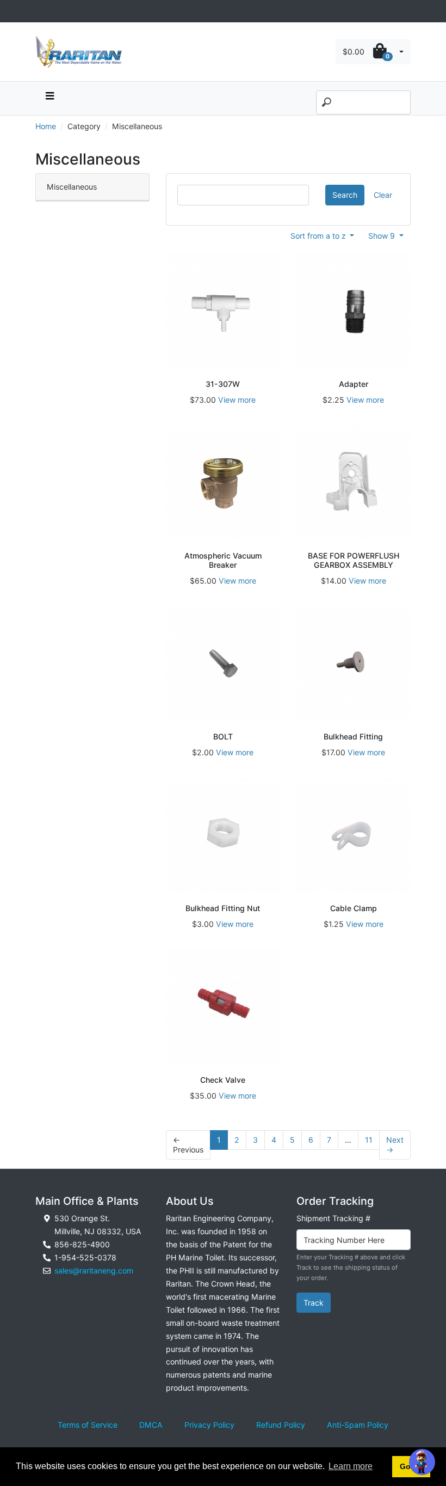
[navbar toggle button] (49, 98)
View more (237, 399)
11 (369, 1139)
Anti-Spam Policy (357, 1424)
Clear (383, 194)
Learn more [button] (351, 1466)
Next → (395, 1144)
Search (344, 194)
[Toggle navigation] (41, 11)
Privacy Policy (209, 1424)
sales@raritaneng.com (93, 1270)
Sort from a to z (319, 235)
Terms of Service (87, 1424)
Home (45, 126)
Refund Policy (280, 1424)
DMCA (151, 1424)
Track (313, 1302)
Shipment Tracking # (333, 1218)
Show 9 (382, 235)
